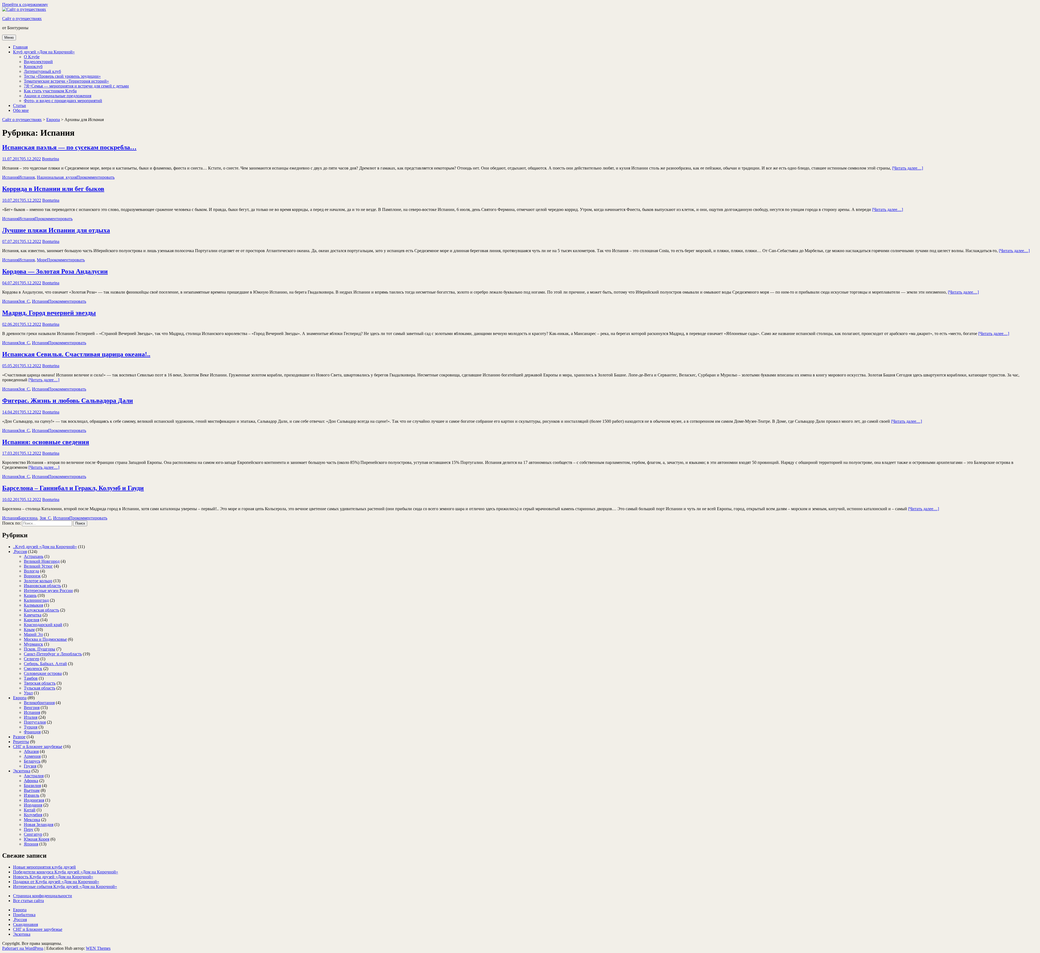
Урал (28, 693)
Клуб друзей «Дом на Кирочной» (44, 52)
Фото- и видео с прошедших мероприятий (63, 100)
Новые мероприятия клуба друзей (44, 867)
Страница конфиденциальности (42, 895)
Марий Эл (33, 634)
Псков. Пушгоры (39, 649)
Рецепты (21, 741)
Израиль (31, 795)
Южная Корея (36, 839)
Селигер (31, 658)
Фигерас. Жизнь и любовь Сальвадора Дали (67, 400)
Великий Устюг (38, 566)
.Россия (20, 551)
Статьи (19, 105)
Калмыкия (33, 605)
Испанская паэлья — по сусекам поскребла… (69, 147)
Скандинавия (25, 924)
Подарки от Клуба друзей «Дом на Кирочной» (56, 881)
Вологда (31, 571)
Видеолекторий (38, 61)
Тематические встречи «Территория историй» (66, 81)
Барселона (27, 518)
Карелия (31, 619)
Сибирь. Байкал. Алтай (45, 663)
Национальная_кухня (57, 177)
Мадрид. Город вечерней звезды (49, 312)
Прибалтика (24, 914)
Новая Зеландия (38, 824)
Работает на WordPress (22, 948)
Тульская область (39, 688)
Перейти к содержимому (25, 4)
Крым (29, 629)
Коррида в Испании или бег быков (53, 188)
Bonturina (50, 159)
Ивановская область (42, 585)
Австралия (34, 775)
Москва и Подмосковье (45, 639)
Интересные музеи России (48, 590)
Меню (9, 37)
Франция (32, 732)
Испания (10, 177)
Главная (20, 47)
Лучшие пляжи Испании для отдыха (56, 230)
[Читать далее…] (907, 168)
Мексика (32, 819)
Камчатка (32, 615)
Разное (19, 736)
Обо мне (21, 110)
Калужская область (41, 610)
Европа (53, 119)
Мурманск (33, 644)
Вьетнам (32, 790)
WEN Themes (98, 948)
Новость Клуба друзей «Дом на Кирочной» (53, 876)
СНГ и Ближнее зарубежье (37, 746)
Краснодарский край (43, 624)
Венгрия (32, 707)
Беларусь (32, 761)
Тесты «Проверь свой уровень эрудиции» (62, 76)
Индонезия (34, 800)
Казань (30, 595)
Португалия (35, 722)
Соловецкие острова (43, 673)
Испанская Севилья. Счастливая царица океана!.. (76, 354)
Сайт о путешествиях (22, 18)
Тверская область (40, 683)
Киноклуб (33, 66)
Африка (31, 780)
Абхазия (31, 751)
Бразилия (32, 785)
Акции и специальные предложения (57, 95)
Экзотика (21, 771)
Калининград (36, 600)
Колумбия (33, 814)
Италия (30, 717)
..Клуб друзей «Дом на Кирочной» (45, 546)
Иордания (33, 805)
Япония (31, 844)
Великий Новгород (42, 561)
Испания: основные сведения (45, 441)
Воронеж (32, 576)
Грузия (30, 766)
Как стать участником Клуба (50, 91)
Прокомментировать (96, 177)
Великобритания (39, 702)
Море (42, 260)
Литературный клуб (42, 71)
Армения (32, 756)
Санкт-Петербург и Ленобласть (53, 654)
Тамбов (31, 678)
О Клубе (32, 56)
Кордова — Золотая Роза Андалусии (55, 271)
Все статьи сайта (28, 900)
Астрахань (33, 556)
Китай (29, 810)
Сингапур (33, 834)
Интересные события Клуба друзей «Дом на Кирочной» (65, 886)
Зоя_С (24, 301)
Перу (28, 829)
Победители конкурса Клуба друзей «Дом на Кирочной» (65, 872)
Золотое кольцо (38, 580)
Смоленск (33, 668)
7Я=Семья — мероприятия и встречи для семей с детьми (76, 86)
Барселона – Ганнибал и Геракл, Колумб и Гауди (73, 488)
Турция (30, 727)
